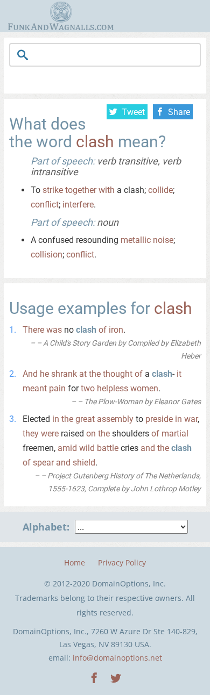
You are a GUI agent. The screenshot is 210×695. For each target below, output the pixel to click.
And (30, 374)
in (55, 419)
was (54, 330)
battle (107, 448)
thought (117, 374)
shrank (64, 374)
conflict (45, 204)
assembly (115, 419)
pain (57, 388)
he (44, 374)
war (191, 419)
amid (67, 448)
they (31, 433)
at (83, 374)
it (179, 374)
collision (46, 254)
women (144, 388)
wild (87, 448)
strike (53, 190)
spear (43, 462)
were (50, 433)
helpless (112, 388)
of (103, 330)
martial (175, 433)
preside (159, 419)
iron (116, 330)
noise (163, 240)
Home (74, 562)
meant (35, 388)
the (95, 374)
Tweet (133, 112)
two (88, 388)
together (80, 190)
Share (179, 112)
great (85, 419)
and (148, 448)
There (33, 330)
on (91, 433)
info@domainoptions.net (117, 658)
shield (84, 462)
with (107, 190)
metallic (136, 240)
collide (160, 190)
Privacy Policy (122, 562)
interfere (78, 204)
